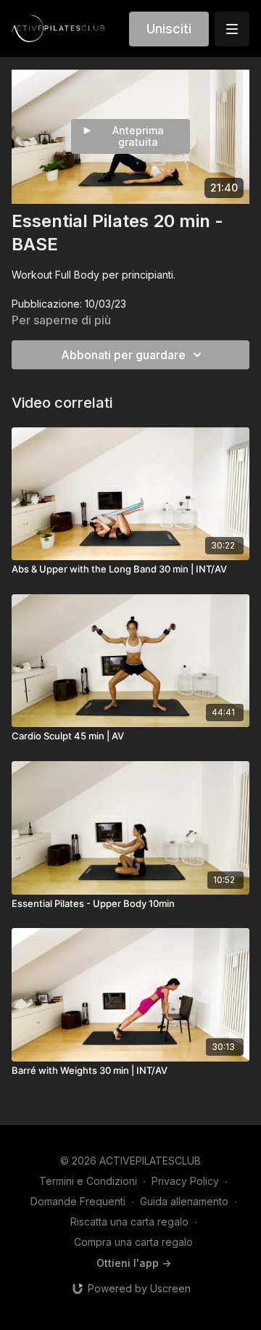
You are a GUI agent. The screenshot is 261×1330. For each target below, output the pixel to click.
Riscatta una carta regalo (129, 1221)
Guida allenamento (184, 1201)
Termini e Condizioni (88, 1181)
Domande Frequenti (77, 1201)
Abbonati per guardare (123, 355)
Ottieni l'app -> (133, 1263)
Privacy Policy (185, 1181)
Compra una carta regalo (133, 1242)
